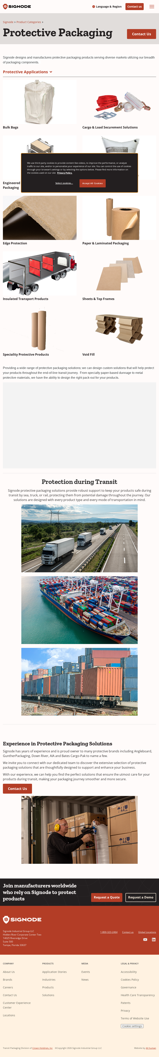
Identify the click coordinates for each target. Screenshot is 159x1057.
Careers (8, 987)
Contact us (134, 6)
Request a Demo (140, 897)
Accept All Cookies (92, 183)
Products (48, 987)
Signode (8, 22)
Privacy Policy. (64, 172)
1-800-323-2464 (109, 932)
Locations (9, 1015)
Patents (125, 1003)
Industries (48, 979)
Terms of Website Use (135, 1018)
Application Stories (54, 972)
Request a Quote (107, 897)
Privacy (125, 1010)
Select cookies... (64, 183)
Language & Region (109, 6)
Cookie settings (132, 1026)
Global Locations (147, 932)
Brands (7, 979)
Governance (128, 987)
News (85, 979)
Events (85, 972)
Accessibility (129, 972)
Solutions (48, 995)
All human (151, 1048)
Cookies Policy (130, 979)
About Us (9, 972)
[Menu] (152, 6)
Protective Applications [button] (25, 71)
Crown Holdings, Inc (42, 1048)
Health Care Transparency (138, 995)
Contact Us (144, 33)
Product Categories (28, 22)
